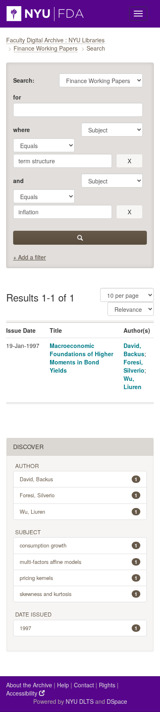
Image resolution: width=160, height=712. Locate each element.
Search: (23, 80)
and (18, 180)
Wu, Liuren (132, 382)
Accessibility (22, 693)
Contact (84, 685)
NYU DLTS (80, 701)
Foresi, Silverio (133, 366)
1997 (78, 628)
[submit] (80, 238)
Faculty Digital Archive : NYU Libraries (55, 40)
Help (63, 685)
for (17, 97)
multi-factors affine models (78, 562)
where (21, 129)
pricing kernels (78, 578)
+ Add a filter (29, 257)
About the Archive (29, 685)
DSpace (117, 701)
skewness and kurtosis (78, 594)
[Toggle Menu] (138, 14)
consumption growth (78, 545)
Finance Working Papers (46, 48)
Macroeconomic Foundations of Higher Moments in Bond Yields (81, 357)
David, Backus (133, 349)
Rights (107, 685)
